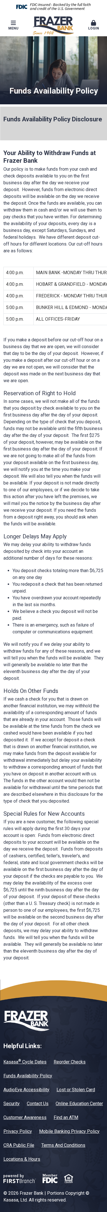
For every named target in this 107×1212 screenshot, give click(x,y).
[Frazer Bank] (53, 25)
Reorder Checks (70, 1062)
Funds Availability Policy (27, 1075)
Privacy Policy (17, 1131)
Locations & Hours (21, 1159)
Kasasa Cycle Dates (25, 1062)
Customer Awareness (25, 1117)
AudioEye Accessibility (26, 1089)
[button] (93, 25)
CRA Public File (18, 1145)
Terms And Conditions (63, 1145)
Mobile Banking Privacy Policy (69, 1131)
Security (11, 1103)
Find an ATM (66, 1117)
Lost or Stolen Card (75, 1089)
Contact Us (38, 1103)
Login (93, 28)
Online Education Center (79, 1103)
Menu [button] (13, 28)
